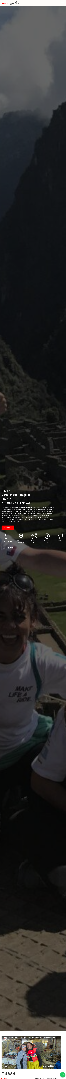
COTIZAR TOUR (8, 527)
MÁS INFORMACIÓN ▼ (9, 548)
